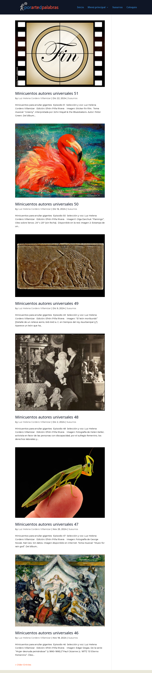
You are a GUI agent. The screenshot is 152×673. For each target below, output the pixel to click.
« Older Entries (23, 664)
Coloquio (131, 7)
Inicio (80, 7)
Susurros (117, 7)
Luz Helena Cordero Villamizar (34, 98)
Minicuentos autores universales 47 (47, 524)
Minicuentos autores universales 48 (47, 417)
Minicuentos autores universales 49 (47, 303)
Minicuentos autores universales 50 (47, 204)
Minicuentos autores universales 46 (47, 632)
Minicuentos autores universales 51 (47, 93)
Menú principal (97, 7)
